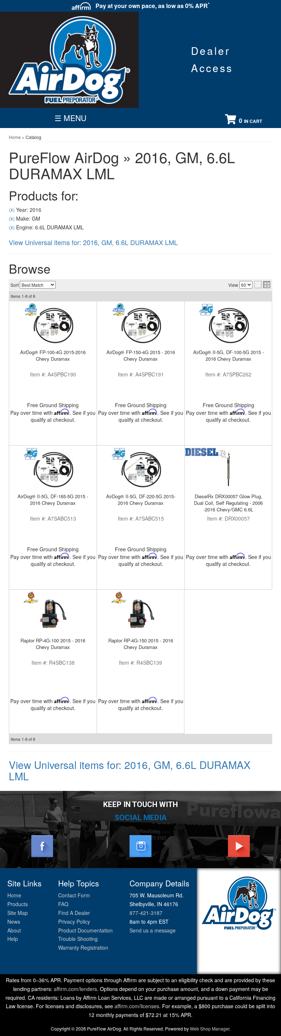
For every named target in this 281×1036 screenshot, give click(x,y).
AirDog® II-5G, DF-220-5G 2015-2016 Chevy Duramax (140, 499)
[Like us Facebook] (42, 845)
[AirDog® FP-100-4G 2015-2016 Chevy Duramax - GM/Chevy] (31, 309)
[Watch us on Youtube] (239, 845)
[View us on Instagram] (140, 845)
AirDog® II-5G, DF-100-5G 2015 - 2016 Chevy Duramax (228, 355)
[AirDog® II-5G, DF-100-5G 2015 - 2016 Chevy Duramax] (228, 325)
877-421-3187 (146, 912)
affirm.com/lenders (75, 988)
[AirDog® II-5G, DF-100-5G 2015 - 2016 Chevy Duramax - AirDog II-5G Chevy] (206, 309)
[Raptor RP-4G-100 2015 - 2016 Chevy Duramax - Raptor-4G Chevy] (31, 598)
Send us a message (153, 930)
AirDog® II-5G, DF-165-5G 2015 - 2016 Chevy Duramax (53, 499)
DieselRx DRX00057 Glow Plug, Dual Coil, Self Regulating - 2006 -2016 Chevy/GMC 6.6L (228, 503)
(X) (12, 210)
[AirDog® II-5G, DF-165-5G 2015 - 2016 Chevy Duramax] (53, 469)
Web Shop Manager (209, 1028)
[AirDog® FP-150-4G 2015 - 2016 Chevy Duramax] (140, 325)
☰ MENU (70, 117)
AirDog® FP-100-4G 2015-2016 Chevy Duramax (53, 355)
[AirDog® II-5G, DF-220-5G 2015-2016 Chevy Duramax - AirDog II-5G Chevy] (119, 453)
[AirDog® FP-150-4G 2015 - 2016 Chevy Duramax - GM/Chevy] (119, 309)
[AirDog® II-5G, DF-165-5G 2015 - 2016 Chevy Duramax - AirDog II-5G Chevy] (31, 453)
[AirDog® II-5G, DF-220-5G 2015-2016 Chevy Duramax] (140, 469)
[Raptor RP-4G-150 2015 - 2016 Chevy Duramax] (140, 613)
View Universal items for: (93, 242)
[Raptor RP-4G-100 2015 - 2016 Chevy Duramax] (53, 613)
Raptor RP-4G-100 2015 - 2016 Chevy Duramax (52, 643)
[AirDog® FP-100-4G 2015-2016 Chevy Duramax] (53, 325)
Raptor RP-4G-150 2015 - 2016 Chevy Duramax (140, 643)
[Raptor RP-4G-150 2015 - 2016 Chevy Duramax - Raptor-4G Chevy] (118, 598)
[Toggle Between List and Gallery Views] (262, 284)
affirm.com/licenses (137, 1006)
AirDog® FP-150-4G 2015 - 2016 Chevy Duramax (140, 355)
